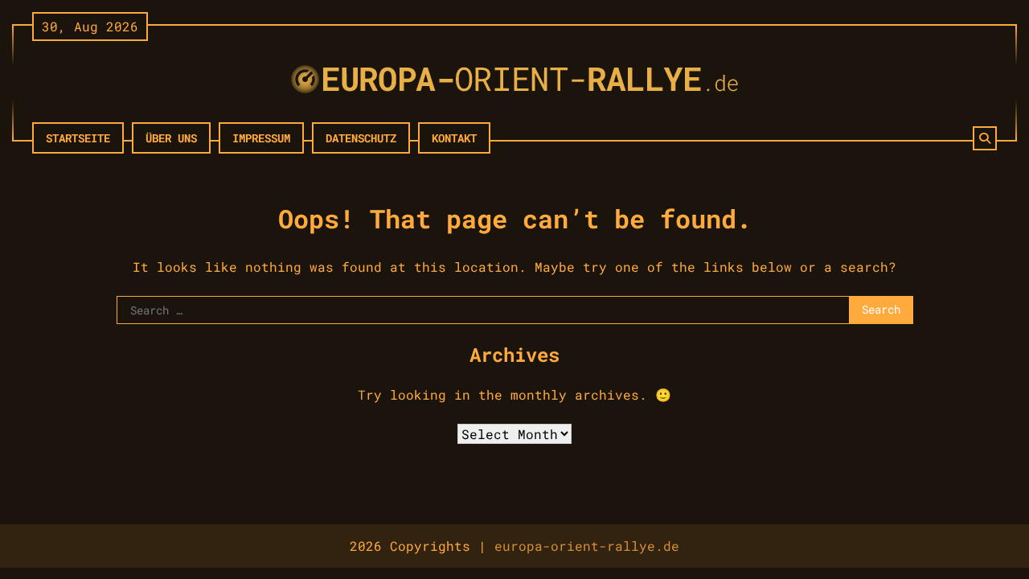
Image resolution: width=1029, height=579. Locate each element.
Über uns (171, 138)
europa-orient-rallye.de (586, 545)
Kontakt (454, 138)
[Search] (985, 138)
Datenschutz (361, 138)
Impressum (261, 138)
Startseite (78, 138)
